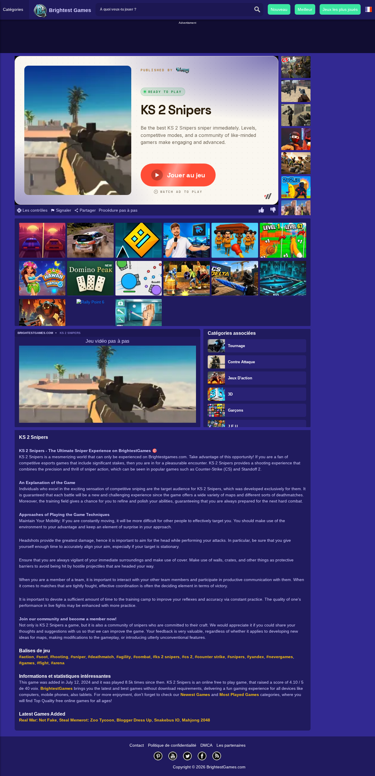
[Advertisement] (187, 38)
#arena (57, 662)
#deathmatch (101, 656)
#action (26, 656)
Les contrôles (34, 210)
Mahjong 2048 (196, 720)
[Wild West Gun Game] (296, 91)
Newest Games (195, 694)
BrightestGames (56, 688)
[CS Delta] (235, 279)
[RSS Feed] (217, 756)
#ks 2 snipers (166, 656)
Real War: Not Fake (38, 720)
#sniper (78, 656)
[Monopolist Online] (283, 279)
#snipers (236, 656)
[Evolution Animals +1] (283, 241)
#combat (142, 656)
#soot (42, 656)
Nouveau (279, 9)
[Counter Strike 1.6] (296, 67)
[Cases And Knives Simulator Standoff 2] (296, 211)
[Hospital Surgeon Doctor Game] (138, 317)
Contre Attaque (241, 362)
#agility (123, 656)
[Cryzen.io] (296, 139)
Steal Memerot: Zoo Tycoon (86, 720)
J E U (233, 426)
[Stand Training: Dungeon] (42, 317)
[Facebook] (202, 756)
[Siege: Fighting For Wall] (186, 279)
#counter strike (210, 656)
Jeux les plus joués (340, 9)
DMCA (206, 745)
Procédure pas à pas (118, 210)
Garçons (235, 410)
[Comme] (261, 211)
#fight (43, 662)
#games (27, 662)
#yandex (255, 656)
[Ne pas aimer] (273, 211)
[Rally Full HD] (90, 241)
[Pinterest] (158, 756)
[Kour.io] (296, 163)
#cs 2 (187, 656)
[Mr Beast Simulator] (186, 241)
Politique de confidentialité (172, 745)
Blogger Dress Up (134, 720)
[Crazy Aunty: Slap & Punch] (235, 241)
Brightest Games (69, 10)
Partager (87, 210)
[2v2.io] (296, 187)
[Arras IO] (138, 279)
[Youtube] (173, 756)
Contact (136, 745)
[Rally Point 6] (90, 312)
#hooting (59, 656)
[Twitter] (187, 756)
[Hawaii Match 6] (42, 279)
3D (230, 394)
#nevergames (279, 656)
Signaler (63, 210)
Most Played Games (239, 694)
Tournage (236, 346)
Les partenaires (231, 745)
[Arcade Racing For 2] (42, 241)
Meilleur (305, 9)
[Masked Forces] (296, 115)
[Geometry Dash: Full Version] (138, 241)
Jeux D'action (240, 378)
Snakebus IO (167, 720)
